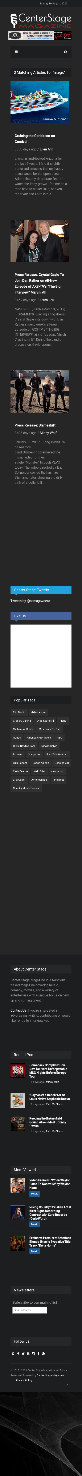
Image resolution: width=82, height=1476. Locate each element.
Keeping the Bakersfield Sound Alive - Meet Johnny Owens (47, 1122)
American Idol (39, 779)
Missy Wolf (48, 433)
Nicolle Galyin (49, 746)
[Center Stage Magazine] (41, 20)
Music (34, 1193)
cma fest (58, 779)
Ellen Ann (46, 149)
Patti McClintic (54, 1104)
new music (57, 771)
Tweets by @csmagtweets (30, 601)
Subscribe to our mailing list (34, 1302)
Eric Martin (19, 712)
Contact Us (18, 1010)
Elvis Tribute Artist (56, 754)
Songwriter (34, 754)
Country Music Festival (26, 788)
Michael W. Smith (23, 729)
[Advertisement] (42, 549)
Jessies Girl (62, 762)
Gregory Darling (22, 720)
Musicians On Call (49, 729)
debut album (38, 712)
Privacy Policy (24, 1380)
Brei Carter (19, 779)
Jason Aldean (41, 762)
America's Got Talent (39, 737)
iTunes (17, 737)
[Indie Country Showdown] (39, 35)
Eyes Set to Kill (45, 720)
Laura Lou (47, 300)
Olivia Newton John (24, 746)
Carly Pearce (20, 771)
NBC (59, 737)
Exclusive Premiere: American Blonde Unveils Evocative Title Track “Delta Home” (50, 1241)
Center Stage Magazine (50, 1375)
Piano (63, 720)
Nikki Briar (39, 771)
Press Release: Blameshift (35, 425)
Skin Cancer (20, 762)
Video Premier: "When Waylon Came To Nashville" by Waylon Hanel (49, 1183)
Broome (17, 754)
